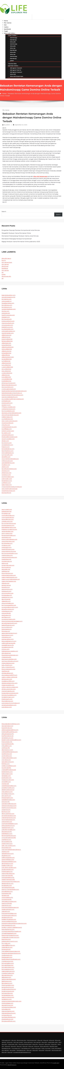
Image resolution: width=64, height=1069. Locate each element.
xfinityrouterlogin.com (9, 689)
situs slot (13, 74)
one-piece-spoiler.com (9, 867)
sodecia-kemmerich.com (10, 941)
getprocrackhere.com (9, 979)
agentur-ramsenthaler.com (10, 889)
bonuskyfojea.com (7, 965)
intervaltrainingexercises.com (11, 951)
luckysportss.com (7, 993)
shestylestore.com (7, 1019)
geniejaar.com (6, 775)
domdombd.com (7, 975)
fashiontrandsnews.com (9, 385)
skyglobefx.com (7, 885)
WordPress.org (12, 1065)
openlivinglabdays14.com (10, 397)
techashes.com (6, 299)
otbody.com (5, 583)
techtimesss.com (7, 543)
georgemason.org (7, 726)
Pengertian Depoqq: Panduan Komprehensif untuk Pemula (21, 230)
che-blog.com (6, 760)
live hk (4, 260)
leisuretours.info (7, 831)
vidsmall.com (6, 911)
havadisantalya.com (8, 303)
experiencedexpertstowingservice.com (14, 923)
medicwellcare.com (8, 909)
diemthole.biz (6, 599)
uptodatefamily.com (8, 463)
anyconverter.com (7, 593)
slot (60, 1042)
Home (4, 93)
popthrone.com (7, 754)
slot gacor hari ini (15, 70)
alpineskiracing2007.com (9, 675)
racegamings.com (7, 1005)
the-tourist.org (6, 567)
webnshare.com (7, 821)
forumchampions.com (9, 523)
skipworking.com (7, 589)
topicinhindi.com (7, 728)
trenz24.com (6, 587)
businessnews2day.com (9, 913)
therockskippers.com (8, 669)
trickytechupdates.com (9, 695)
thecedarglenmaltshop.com (11, 724)
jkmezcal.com (6, 949)
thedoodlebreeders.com (9, 437)
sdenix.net (5, 563)
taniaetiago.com (7, 480)
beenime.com (6, 939)
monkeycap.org (7, 561)
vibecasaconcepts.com (9, 901)
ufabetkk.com (6, 601)
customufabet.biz (7, 367)
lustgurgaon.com (7, 773)
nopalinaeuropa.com (8, 490)
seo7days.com (6, 617)
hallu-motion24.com (8, 667)
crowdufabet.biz (7, 379)
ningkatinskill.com (7, 445)
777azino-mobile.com (8, 407)
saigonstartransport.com (9, 633)
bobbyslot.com (6, 777)
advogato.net (6, 569)
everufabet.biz (6, 377)
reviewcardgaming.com (9, 921)
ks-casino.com (6, 433)
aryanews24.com (7, 403)
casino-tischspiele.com (9, 581)
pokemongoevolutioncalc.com (11, 1001)
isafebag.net (5, 571)
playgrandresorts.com (9, 1013)
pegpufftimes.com (8, 519)
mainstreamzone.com (9, 817)
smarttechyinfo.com (8, 787)
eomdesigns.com (7, 891)
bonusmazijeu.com (8, 963)
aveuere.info (6, 801)
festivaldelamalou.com (9, 527)
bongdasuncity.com (8, 793)
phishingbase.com (7, 1003)
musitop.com (6, 465)
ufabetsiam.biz (6, 343)
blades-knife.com (7, 865)
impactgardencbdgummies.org (12, 486)
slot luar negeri (18, 1042)
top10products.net (7, 736)
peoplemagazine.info (8, 297)
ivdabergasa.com (7, 417)
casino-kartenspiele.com (9, 577)
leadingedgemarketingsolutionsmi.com (14, 391)
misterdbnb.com (7, 947)
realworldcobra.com (8, 873)
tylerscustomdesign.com (9, 539)
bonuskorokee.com (8, 967)
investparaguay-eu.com (9, 427)
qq (2, 272)
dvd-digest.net (6, 653)
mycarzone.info (6, 899)
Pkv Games (7, 23)
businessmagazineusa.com (10, 907)
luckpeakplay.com (7, 995)
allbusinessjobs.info (8, 734)
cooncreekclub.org (8, 517)
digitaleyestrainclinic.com (9, 683)
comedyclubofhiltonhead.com (11, 931)
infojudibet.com (7, 746)
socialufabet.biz (7, 359)
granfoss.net (5, 671)
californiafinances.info (8, 643)
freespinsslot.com (7, 797)
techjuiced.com (7, 319)
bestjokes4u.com (7, 772)
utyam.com (5, 467)
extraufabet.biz (6, 353)
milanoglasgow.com (8, 663)
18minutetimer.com (8, 813)
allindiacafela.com (7, 673)
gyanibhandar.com (8, 333)
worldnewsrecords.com (9, 915)
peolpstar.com (6, 537)
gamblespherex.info (8, 887)
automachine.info (7, 875)
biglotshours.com (7, 327)
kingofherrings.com (8, 609)
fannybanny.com (7, 983)
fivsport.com (6, 447)
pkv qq (13, 1040)
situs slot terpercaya (16, 76)
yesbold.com (6, 313)
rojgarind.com (6, 809)
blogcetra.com (6, 847)
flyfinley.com (6, 764)
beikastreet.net (6, 511)
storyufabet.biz (6, 369)
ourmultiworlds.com (8, 515)
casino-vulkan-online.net (9, 677)
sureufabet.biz (6, 365)
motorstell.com (6, 547)
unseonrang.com (7, 843)
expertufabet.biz (7, 339)
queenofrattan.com (8, 859)
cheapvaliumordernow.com (10, 937)
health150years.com (8, 549)
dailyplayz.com (6, 977)
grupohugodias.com (8, 439)
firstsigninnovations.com (9, 529)
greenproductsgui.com (9, 805)
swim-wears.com (7, 533)
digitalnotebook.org (8, 789)
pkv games (5, 264)
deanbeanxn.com (7, 750)
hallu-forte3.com (7, 665)
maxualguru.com (7, 791)
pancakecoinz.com (8, 762)
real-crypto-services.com (9, 421)
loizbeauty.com (6, 591)
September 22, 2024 (21, 125)
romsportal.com (7, 1015)
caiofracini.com (6, 839)
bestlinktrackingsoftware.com (11, 959)
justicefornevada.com (8, 829)
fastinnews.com (7, 981)
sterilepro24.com (7, 917)
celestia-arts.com (7, 521)
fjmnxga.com (6, 631)
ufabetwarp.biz (6, 335)
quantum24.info (7, 903)
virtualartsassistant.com (9, 933)
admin (8, 125)
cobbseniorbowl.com (8, 409)
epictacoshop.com (8, 639)
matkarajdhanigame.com (10, 752)
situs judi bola (28, 1042)
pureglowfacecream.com (10, 607)
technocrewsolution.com (10, 553)
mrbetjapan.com (7, 611)
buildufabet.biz (6, 381)
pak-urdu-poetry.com (8, 845)
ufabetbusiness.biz (7, 347)
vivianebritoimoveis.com (9, 557)
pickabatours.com (7, 738)
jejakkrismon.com (7, 597)
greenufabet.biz (7, 349)
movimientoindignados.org (10, 459)
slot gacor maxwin (16, 68)
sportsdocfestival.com (9, 1017)
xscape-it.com (6, 405)
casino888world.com (8, 945)
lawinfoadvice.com (7, 451)
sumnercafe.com (7, 455)
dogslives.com (6, 855)
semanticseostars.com (9, 815)
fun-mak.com (6, 943)
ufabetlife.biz (6, 355)
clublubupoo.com (7, 961)
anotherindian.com (8, 477)
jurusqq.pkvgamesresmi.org (22, 1052)
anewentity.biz (6, 613)
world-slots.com (7, 756)
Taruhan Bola (12, 63)
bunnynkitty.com (7, 627)
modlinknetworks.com (9, 989)
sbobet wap (53, 1046)
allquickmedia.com (8, 603)
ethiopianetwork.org (8, 825)
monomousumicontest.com (11, 881)
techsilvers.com (7, 443)
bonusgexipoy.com (8, 969)
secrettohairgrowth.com (9, 623)
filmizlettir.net (6, 513)
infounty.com (6, 425)
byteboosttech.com (8, 321)
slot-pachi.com (6, 795)
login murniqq (46, 1048)
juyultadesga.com (7, 419)
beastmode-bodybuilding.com (11, 740)
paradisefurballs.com (8, 799)
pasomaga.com (7, 484)
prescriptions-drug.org (9, 551)
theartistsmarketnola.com (10, 655)
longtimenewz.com (8, 991)
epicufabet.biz (6, 371)
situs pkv (13, 42)
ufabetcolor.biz (6, 351)
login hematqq (56, 1048)
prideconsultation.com (9, 766)
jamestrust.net (6, 585)
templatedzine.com (8, 449)
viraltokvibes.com (7, 555)
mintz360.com (6, 781)
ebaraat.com (6, 317)
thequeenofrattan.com (9, 861)
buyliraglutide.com (7, 329)
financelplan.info (7, 742)
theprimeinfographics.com (10, 935)
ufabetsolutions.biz (8, 357)
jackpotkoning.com (8, 987)
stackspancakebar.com (9, 659)
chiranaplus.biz (6, 657)
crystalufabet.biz (7, 373)
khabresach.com (7, 699)
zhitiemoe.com (6, 473)
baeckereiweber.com (8, 295)
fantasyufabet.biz (7, 341)
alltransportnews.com (8, 383)
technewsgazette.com (9, 605)
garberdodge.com (7, 531)
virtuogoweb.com (7, 325)
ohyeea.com (6, 471)
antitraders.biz (6, 401)
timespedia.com (7, 595)
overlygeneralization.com (10, 823)
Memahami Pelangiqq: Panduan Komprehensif (17, 239)
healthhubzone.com (8, 315)
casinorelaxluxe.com (8, 971)
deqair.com (5, 441)
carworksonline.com (8, 541)
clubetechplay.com (8, 973)
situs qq (12, 48)
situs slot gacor (6, 258)
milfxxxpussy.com (7, 461)
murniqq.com (16, 1048)
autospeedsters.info (8, 877)
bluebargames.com (8, 525)
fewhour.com (6, 811)
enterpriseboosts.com (9, 575)
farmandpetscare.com (9, 835)
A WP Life (56, 1063)
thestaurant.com (7, 957)
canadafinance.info (8, 645)
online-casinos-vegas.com (10, 687)
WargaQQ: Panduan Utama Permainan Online (16, 233)
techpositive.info (7, 841)
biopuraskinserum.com (9, 641)
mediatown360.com (8, 681)
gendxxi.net (5, 895)
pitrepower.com (7, 679)
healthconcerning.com (9, 807)
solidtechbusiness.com (9, 919)
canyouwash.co (6, 301)
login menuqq (36, 1048)
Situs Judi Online (9, 33)
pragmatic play (53, 1042)
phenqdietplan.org (8, 453)
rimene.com (5, 649)
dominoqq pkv (6, 276)
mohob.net (5, 783)
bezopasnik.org (6, 629)
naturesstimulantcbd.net (9, 488)
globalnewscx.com (8, 853)
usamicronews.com (8, 997)
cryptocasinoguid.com (9, 389)
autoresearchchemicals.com (11, 703)
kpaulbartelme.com (8, 929)
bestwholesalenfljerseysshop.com (12, 395)
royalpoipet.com (7, 955)
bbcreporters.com (7, 387)
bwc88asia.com (7, 429)
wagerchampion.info (8, 879)
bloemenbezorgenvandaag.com (12, 621)
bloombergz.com (7, 573)
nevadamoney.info (7, 647)
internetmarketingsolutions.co (11, 849)
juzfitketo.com (6, 482)
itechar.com (5, 311)
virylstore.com (6, 545)
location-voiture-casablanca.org (12, 927)
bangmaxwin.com (7, 635)
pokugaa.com (6, 1009)
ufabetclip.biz (6, 337)
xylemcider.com (7, 478)
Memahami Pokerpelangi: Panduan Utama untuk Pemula (20, 236)
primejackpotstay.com (9, 1007)
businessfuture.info (8, 744)
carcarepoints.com (8, 435)
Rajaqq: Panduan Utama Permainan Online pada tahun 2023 (21, 241)
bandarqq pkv (6, 1048)
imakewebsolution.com (9, 758)
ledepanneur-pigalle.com (10, 651)
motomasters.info (7, 897)
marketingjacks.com (8, 691)
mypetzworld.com (7, 423)
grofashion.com (7, 999)
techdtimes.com (7, 305)
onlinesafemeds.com (8, 331)
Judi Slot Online (13, 66)
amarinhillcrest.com (8, 565)
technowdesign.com (8, 411)
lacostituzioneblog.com (9, 469)
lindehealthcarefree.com (9, 732)
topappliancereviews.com (10, 693)
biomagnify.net (6, 492)
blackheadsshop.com (8, 925)
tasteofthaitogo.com (8, 625)
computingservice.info (9, 837)
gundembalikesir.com (9, 309)
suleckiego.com (7, 707)
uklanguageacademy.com (10, 730)
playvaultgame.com (8, 1011)
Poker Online (12, 35)
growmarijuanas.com (8, 819)
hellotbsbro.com (7, 833)
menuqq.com (6, 1040)
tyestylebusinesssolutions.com (11, 953)
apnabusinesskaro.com (9, 705)
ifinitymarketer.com (8, 985)
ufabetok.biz (6, 375)
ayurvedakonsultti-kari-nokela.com (13, 399)
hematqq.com (25, 1048)
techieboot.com (7, 307)
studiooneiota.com (8, 869)
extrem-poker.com (8, 431)
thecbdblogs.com (7, 701)
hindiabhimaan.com (8, 697)
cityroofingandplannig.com (10, 415)
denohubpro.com (7, 863)
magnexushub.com (8, 323)
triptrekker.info (6, 893)
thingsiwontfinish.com (8, 1021)
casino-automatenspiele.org (11, 579)
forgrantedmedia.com (9, 535)
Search (4, 211)
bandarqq (13, 40)
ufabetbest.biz (6, 363)
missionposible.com (8, 685)
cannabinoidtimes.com (9, 803)
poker (12, 60)
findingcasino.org (7, 871)
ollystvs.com (5, 851)
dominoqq (13, 37)
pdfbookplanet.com (8, 857)
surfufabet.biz (6, 361)
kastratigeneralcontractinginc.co (12, 393)
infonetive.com (6, 637)
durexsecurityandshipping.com (11, 413)
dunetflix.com (6, 457)
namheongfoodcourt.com (10, 661)
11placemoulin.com (8, 779)
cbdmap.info (6, 748)
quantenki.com (6, 905)
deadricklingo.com (7, 883)
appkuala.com (6, 615)
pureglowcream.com (8, 619)
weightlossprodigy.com (9, 785)
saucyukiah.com (7, 509)
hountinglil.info (6, 768)
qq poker (13, 1050)
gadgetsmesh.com (8, 827)
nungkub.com (6, 475)
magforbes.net (6, 559)
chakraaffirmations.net (9, 770)
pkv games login (7, 262)
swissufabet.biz (6, 345)
